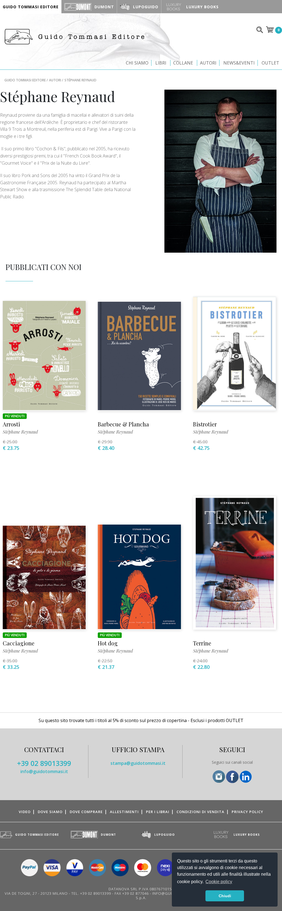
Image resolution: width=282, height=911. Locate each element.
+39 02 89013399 (44, 763)
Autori (208, 63)
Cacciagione (18, 643)
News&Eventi (239, 63)
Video (25, 811)
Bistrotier (205, 424)
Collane (183, 63)
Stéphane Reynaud (20, 432)
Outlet (270, 63)
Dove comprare (86, 811)
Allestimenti (124, 811)
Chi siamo (137, 63)
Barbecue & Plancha (123, 424)
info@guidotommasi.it (44, 771)
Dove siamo (50, 811)
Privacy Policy (247, 811)
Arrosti (11, 424)
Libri (160, 63)
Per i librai (157, 811)
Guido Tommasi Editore (25, 80)
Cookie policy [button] (218, 881)
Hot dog (108, 643)
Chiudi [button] (225, 896)
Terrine (202, 643)
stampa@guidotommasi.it (138, 763)
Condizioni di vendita (200, 811)
